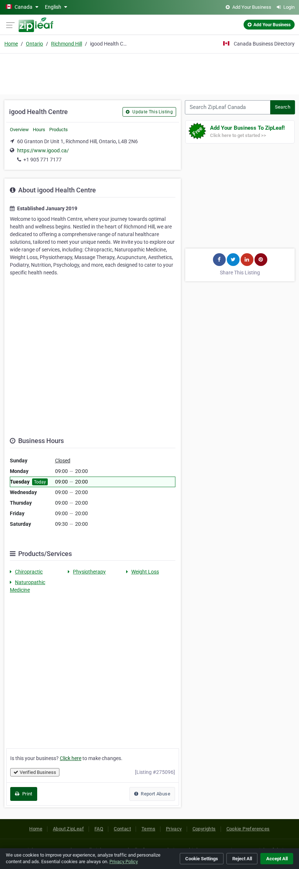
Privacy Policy (123, 861)
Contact (122, 828)
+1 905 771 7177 (42, 160)
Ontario (34, 44)
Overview (19, 129)
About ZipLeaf (68, 828)
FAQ (98, 828)
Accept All (277, 858)
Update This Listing (152, 111)
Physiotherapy (89, 572)
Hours (39, 129)
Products (58, 129)
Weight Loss (145, 572)
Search (282, 107)
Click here (70, 758)
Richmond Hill (66, 44)
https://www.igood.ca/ (43, 150)
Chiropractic (29, 572)
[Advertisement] (149, 72)
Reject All (242, 858)
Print (26, 793)
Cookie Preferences (248, 828)
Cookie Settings (201, 858)
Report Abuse (155, 793)
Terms (148, 828)
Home (11, 44)
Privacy (174, 828)
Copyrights (204, 828)
